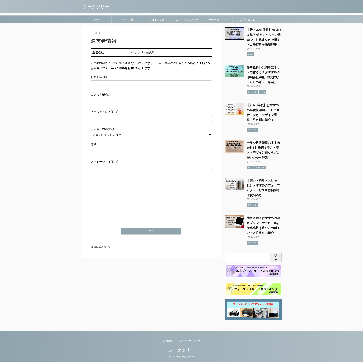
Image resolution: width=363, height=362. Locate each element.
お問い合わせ (247, 19)
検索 (275, 257)
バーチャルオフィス (217, 19)
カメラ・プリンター (187, 19)
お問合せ (167, 340)
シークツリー (96, 6)
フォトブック (157, 19)
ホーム (96, 19)
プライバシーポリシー (188, 340)
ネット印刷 (126, 19)
